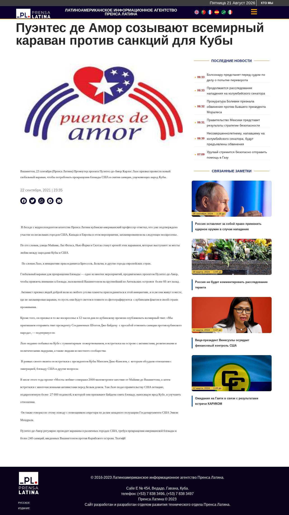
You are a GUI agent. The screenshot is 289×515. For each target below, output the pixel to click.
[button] (23, 201)
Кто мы (267, 3)
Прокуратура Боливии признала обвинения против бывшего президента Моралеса (236, 106)
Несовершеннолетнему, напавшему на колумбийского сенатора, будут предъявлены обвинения (236, 138)
